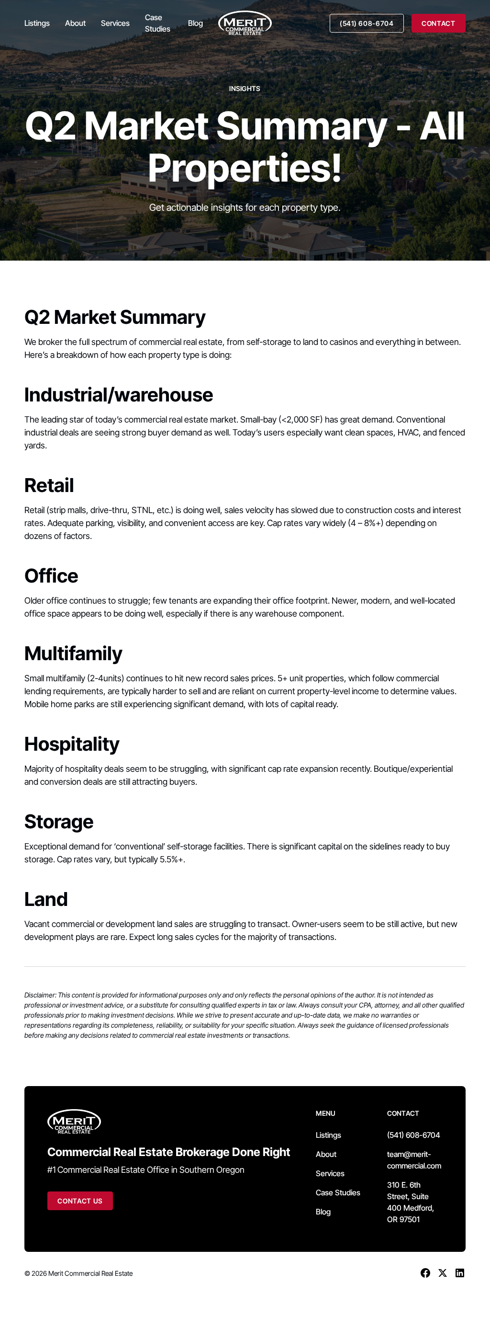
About (75, 23)
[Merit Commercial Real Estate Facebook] (425, 1273)
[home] (245, 23)
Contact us (80, 1201)
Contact (439, 23)
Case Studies (157, 23)
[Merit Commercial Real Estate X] (442, 1273)
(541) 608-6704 (367, 23)
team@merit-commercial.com (414, 1159)
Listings (37, 23)
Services (115, 23)
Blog (195, 23)
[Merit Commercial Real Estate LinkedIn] (460, 1273)
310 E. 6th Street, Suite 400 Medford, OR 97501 (410, 1202)
